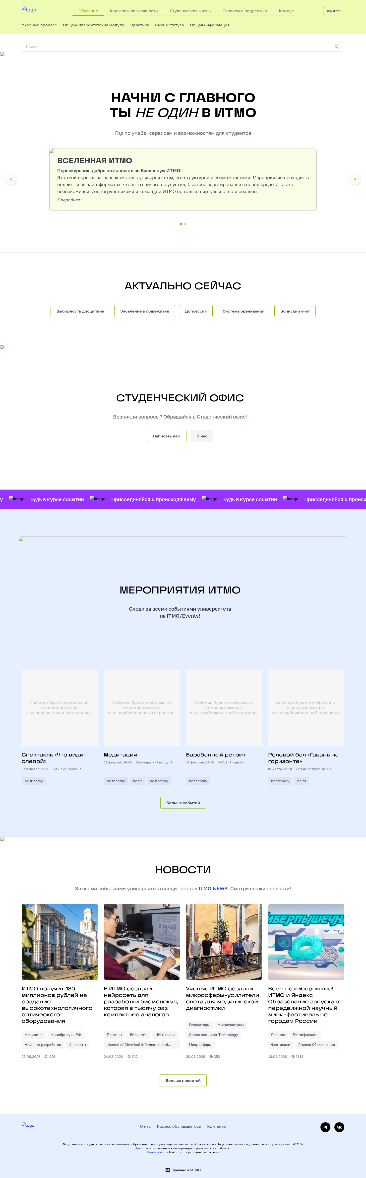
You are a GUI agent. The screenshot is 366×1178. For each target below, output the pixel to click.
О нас (201, 435)
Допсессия (196, 311)
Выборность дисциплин (80, 311)
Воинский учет (295, 311)
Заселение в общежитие (144, 311)
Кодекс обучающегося (179, 1126)
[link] (34, 1035)
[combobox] (39, 25)
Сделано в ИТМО (186, 1170)
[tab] (88, 11)
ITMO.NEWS (213, 888)
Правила (141, 1148)
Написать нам (167, 435)
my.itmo (333, 11)
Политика (154, 1152)
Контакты (216, 1126)
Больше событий (183, 802)
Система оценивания (243, 311)
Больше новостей (183, 1080)
